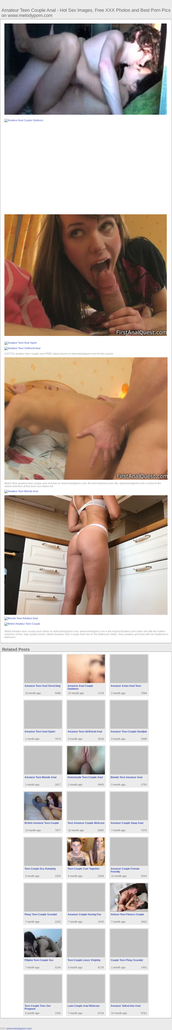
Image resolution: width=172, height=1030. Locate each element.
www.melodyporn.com (19, 1028)
